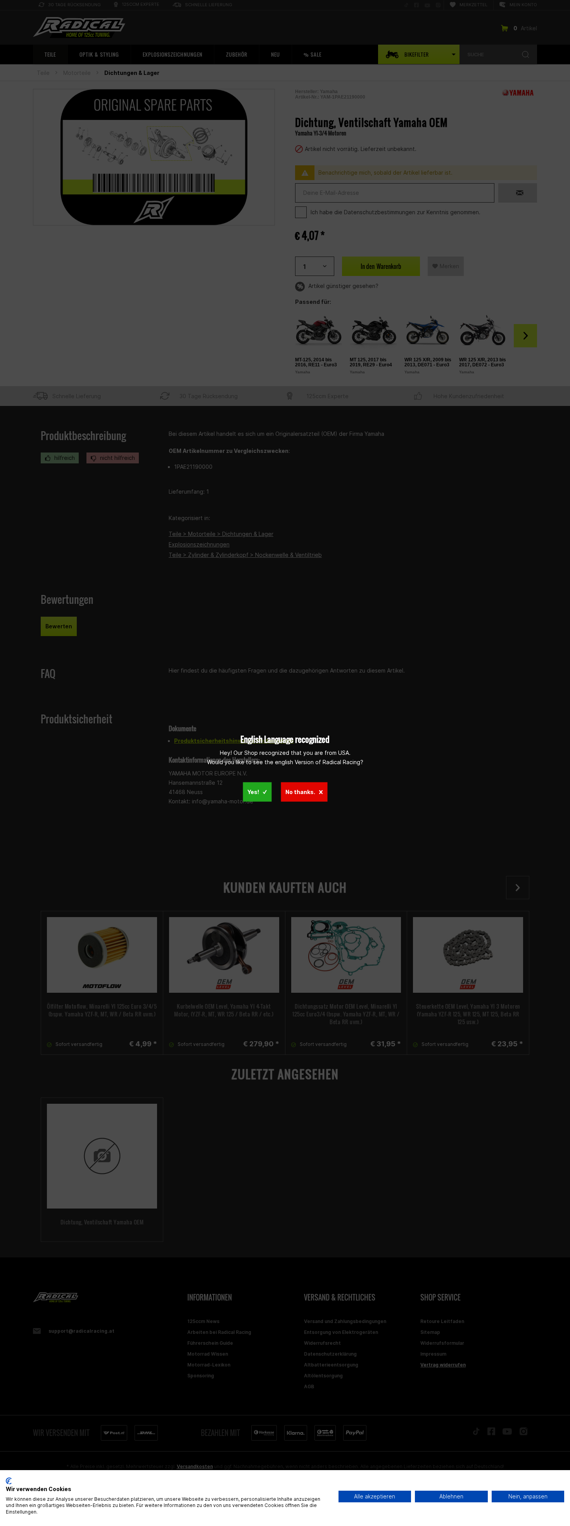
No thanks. (300, 792)
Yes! (253, 792)
